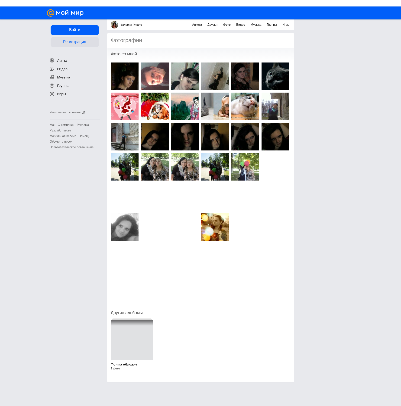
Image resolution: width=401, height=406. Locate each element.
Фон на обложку (124, 364)
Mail (52, 125)
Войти (74, 30)
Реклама (83, 125)
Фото (227, 24)
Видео (241, 24)
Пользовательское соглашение (72, 147)
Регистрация (74, 42)
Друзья (212, 24)
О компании (66, 125)
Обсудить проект (62, 141)
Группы (272, 24)
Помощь (84, 136)
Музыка (256, 24)
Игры (285, 24)
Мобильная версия (63, 136)
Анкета (197, 24)
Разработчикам (60, 130)
